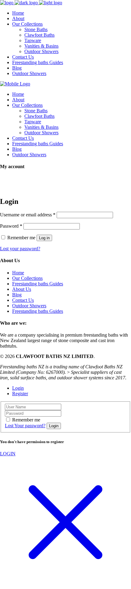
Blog (17, 294)
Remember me (26, 419)
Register (20, 393)
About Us (21, 289)
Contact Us (23, 300)
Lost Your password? (25, 425)
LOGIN (8, 453)
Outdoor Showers (29, 305)
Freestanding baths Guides (37, 283)
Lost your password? (20, 248)
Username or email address (27, 214)
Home (18, 272)
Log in (44, 238)
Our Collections (27, 278)
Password (11, 226)
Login (18, 388)
